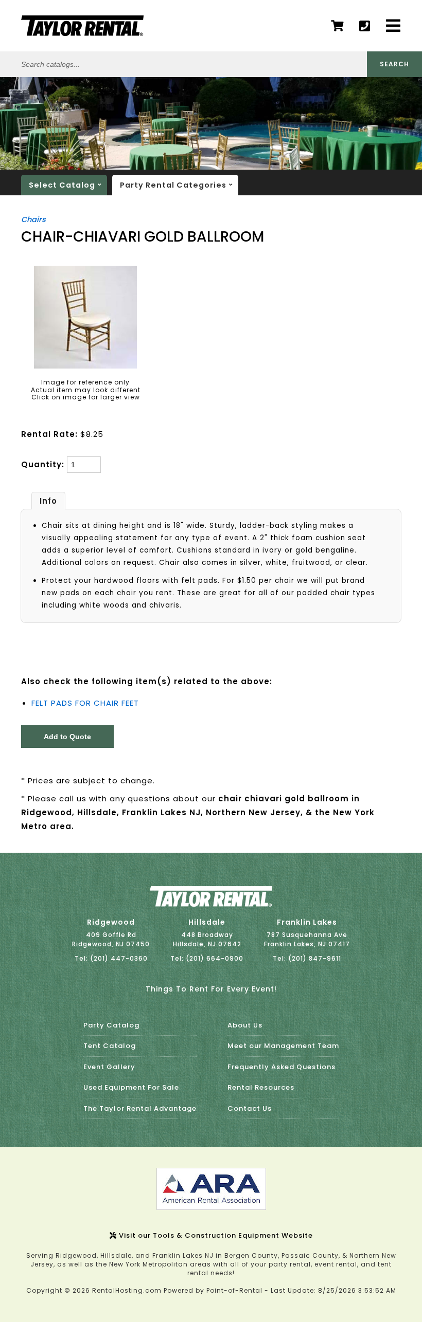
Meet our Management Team (283, 1046)
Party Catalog (111, 1025)
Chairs (33, 219)
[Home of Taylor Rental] (211, 904)
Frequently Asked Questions (281, 1067)
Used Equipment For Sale (131, 1087)
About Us (244, 1025)
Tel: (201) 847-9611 (307, 958)
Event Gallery (109, 1067)
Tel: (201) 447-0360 (111, 958)
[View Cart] (337, 26)
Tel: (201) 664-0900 (206, 958)
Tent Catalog (109, 1046)
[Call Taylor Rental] (365, 25)
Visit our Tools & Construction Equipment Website (215, 1235)
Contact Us (249, 1108)
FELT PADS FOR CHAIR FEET (85, 702)
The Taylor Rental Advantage (140, 1108)
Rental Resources (260, 1087)
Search (394, 64)
